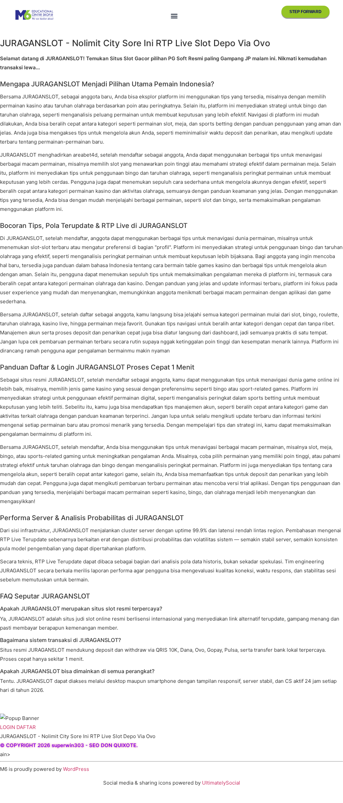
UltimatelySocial (221, 783)
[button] (174, 15)
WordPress (76, 769)
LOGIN (7, 727)
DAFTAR (26, 727)
